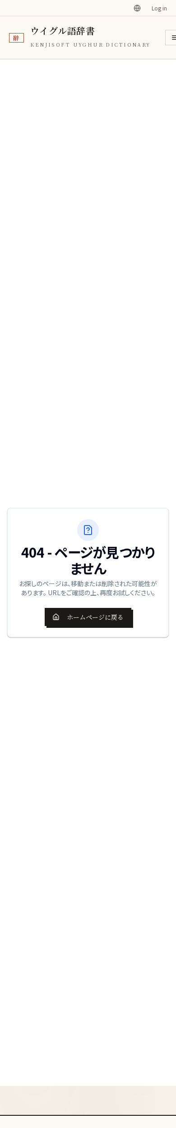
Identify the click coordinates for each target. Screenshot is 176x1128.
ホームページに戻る (95, 616)
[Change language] (137, 8)
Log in (159, 8)
